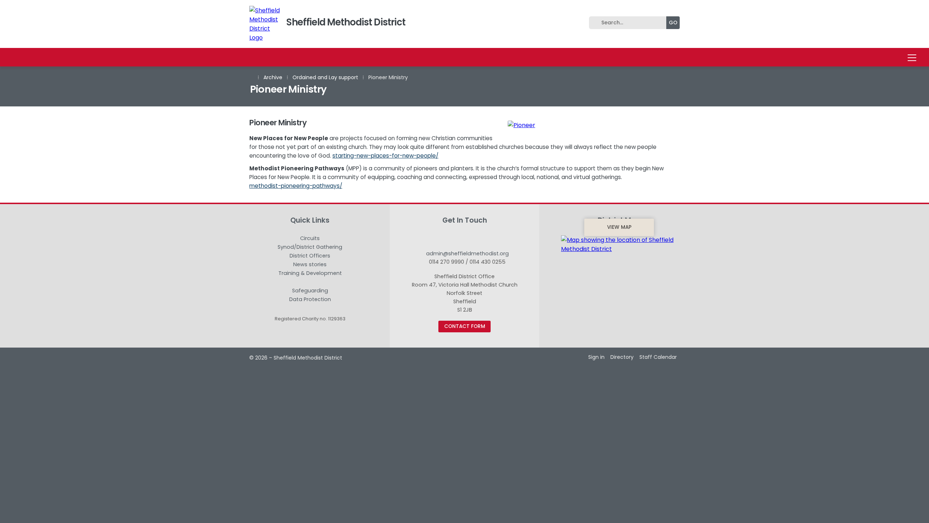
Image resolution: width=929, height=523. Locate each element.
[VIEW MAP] (619, 244)
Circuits (310, 238)
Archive (272, 77)
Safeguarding (310, 291)
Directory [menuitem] (622, 357)
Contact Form (464, 326)
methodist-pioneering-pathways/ (295, 186)
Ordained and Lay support (325, 77)
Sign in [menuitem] (596, 357)
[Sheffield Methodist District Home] (265, 24)
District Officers (310, 256)
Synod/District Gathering (310, 247)
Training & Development (310, 273)
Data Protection (310, 299)
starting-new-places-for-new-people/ (385, 155)
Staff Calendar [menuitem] (658, 357)
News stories (310, 265)
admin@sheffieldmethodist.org (467, 253)
